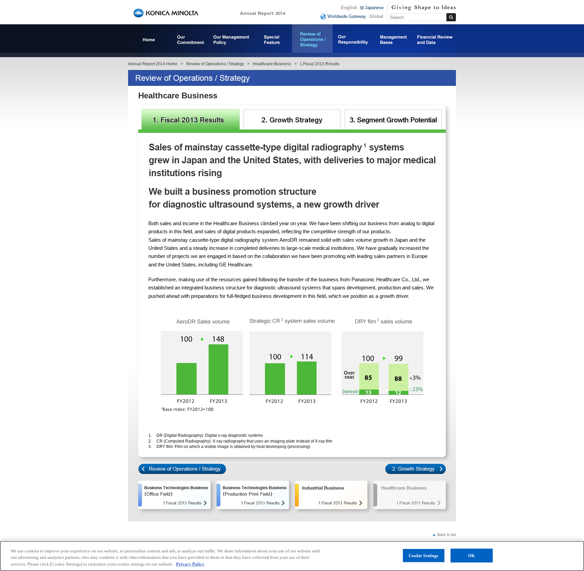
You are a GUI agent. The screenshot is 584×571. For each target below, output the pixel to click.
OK (471, 555)
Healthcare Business (272, 64)
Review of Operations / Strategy (215, 64)
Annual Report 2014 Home (152, 64)
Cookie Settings (424, 555)
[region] (292, 556)
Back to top (444, 534)
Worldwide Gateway (346, 16)
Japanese (374, 7)
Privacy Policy (190, 564)
